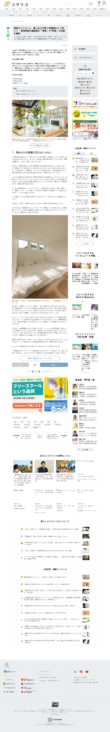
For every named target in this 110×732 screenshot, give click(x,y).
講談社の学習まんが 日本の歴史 (48, 677)
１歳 (21, 421)
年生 (54, 9)
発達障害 (82, 82)
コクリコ (85, 372)
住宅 (25, 417)
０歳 (15, 421)
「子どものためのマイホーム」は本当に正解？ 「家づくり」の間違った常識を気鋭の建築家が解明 (26, 436)
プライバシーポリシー (90, 680)
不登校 (90, 82)
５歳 (48, 421)
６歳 (55, 421)
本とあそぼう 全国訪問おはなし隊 (49, 680)
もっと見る (85, 243)
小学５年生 (58, 424)
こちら (20, 79)
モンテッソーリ (86, 90)
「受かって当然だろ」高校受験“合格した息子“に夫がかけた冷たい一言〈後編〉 (53, 436)
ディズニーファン (44, 674)
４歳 (41, 421)
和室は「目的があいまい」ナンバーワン (27, 94)
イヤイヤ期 (92, 88)
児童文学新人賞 (86, 93)
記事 (17, 21)
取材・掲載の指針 (93, 682)
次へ (54, 364)
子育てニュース (81, 88)
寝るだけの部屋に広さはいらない (25, 91)
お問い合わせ (77, 677)
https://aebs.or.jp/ (55, 714)
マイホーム (17, 417)
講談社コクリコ (76, 359)
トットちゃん (86, 85)
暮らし (22, 21)
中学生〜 (26, 427)
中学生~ (95, 9)
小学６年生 (17, 427)
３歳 (35, 421)
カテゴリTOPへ (40, 436)
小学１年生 (17, 424)
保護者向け (102, 9)
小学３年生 (37, 424)
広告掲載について (78, 680)
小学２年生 (27, 424)
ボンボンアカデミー (45, 671)
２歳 (28, 421)
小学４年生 (48, 424)
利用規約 (84, 677)
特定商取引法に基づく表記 (80, 682)
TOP (13, 21)
